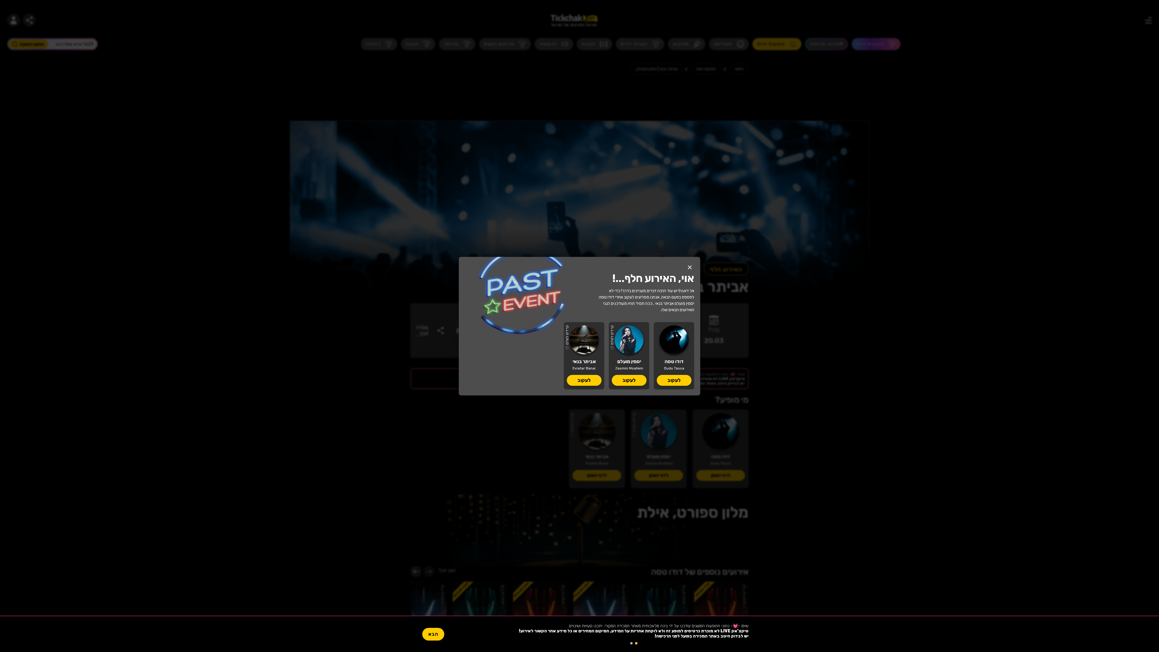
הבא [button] (433, 634)
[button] (689, 267)
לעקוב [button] (674, 380)
